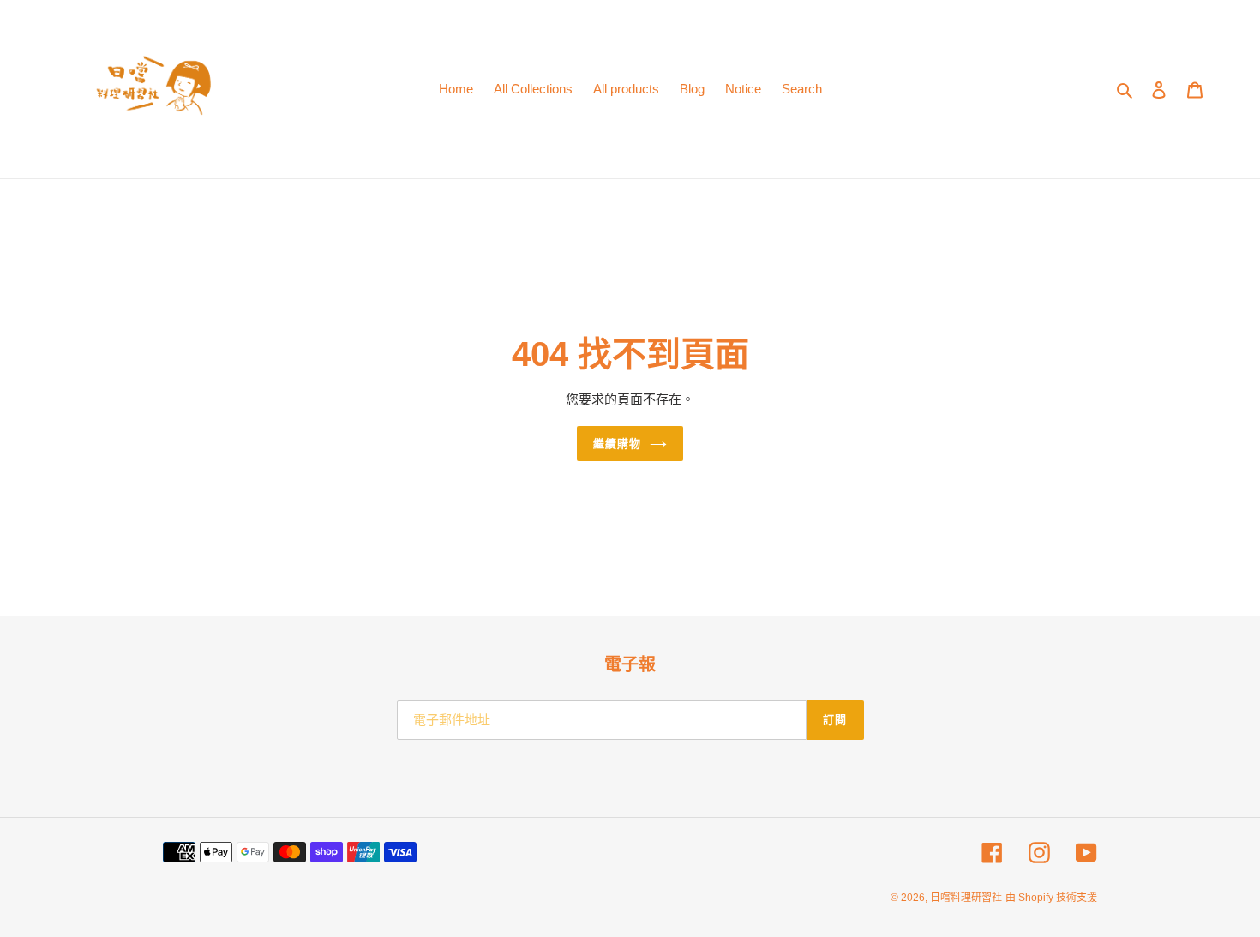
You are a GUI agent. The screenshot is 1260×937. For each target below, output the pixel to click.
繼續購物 (617, 443)
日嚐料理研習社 (966, 898)
